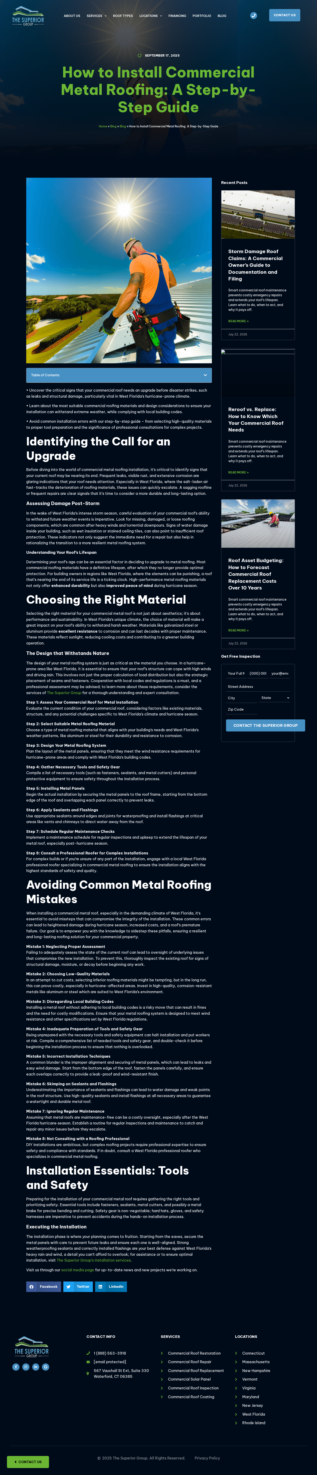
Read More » (238, 321)
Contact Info (101, 1336)
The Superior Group (64, 692)
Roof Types (123, 16)
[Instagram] (25, 1367)
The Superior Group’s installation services (94, 1260)
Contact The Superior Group (265, 725)
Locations (148, 16)
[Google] (45, 1367)
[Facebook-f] (15, 1367)
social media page (77, 1270)
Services (94, 16)
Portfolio (202, 16)
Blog (222, 16)
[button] (205, 375)
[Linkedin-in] (35, 1367)
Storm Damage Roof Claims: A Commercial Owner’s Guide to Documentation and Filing (255, 265)
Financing (177, 16)
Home (103, 126)
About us (72, 16)
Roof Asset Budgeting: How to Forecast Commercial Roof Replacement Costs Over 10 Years (256, 574)
